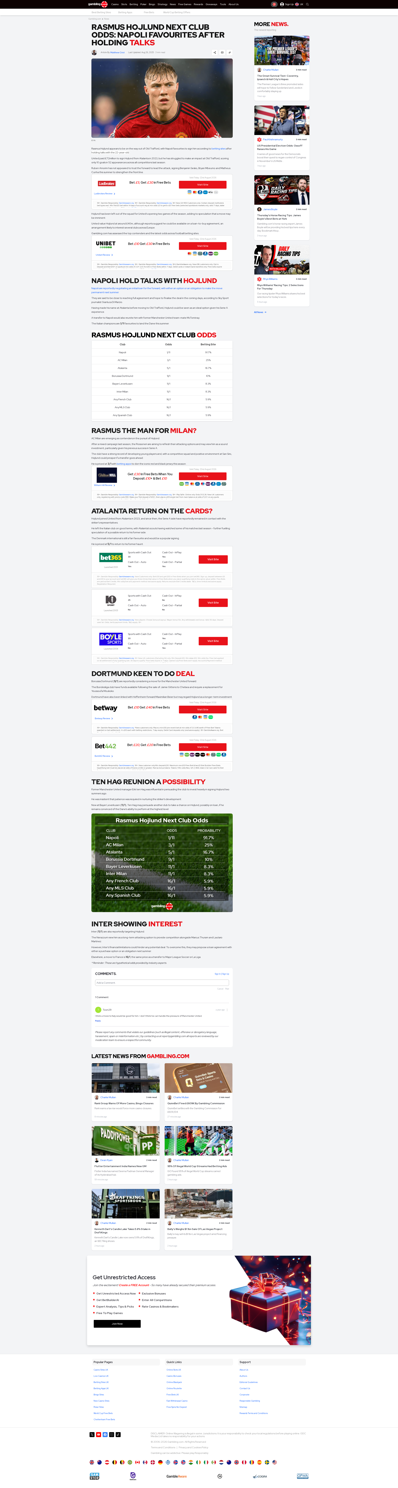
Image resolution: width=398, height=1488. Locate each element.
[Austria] (107, 1462)
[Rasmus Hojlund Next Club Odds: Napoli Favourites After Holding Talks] (92, 1462)
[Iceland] (175, 1462)
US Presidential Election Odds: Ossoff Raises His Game (279, 147)
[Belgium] (114, 1462)
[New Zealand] (229, 1462)
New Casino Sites (101, 1401)
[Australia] (99, 1462)
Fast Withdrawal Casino (177, 1401)
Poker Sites (99, 1407)
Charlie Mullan (108, 1097)
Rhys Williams (270, 279)
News (106, 19)
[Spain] (259, 1462)
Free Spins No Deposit (177, 1407)
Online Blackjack (174, 1382)
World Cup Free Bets (103, 1413)
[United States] (274, 1462)
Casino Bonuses (174, 1376)
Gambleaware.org (126, 203)
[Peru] (244, 1462)
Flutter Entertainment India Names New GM (120, 1166)
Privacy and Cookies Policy (193, 1447)
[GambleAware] (176, 1476)
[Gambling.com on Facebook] (105, 1444)
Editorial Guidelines (249, 1382)
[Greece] (168, 1462)
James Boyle (270, 209)
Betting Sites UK (101, 1382)
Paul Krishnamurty (273, 139)
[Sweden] (267, 1462)
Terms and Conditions (163, 1447)
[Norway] (236, 1462)
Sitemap (243, 1407)
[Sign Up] (274, 4)
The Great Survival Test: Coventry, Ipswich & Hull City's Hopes (277, 77)
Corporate (244, 1394)
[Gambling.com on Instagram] (111, 1444)
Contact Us (245, 1388)
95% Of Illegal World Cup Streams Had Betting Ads (197, 1166)
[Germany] (160, 1462)
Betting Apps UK (101, 1388)
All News (258, 312)
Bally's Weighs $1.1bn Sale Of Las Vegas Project (194, 1229)
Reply (98, 1020)
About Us (244, 1370)
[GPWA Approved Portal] (302, 1476)
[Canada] (137, 1462)
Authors (243, 1376)
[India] (191, 1462)
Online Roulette (174, 1388)
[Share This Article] (215, 52)
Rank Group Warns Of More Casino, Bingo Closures (124, 1103)
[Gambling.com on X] (92, 1444)
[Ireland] (198, 1462)
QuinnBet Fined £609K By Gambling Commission (196, 1103)
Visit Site (213, 559)
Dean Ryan (106, 1160)
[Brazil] (130, 1462)
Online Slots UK (174, 1370)
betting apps (124, 463)
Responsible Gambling (250, 1401)
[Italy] (206, 1462)
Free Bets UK (173, 1394)
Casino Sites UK (101, 1370)
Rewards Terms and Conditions (254, 1413)
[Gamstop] (95, 1476)
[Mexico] (213, 1462)
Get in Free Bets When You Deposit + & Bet (150, 476)
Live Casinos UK (101, 1376)
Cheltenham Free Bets (104, 1419)
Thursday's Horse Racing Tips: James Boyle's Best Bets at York (279, 217)
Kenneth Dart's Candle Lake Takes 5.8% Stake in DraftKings (122, 1230)
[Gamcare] (133, 1476)
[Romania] (252, 1462)
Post (227, 988)
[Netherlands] (221, 1462)
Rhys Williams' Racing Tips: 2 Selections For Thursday (280, 287)
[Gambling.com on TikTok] (118, 1444)
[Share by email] (222, 52)
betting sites (219, 148)
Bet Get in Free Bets (150, 182)
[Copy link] (230, 52)
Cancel (220, 988)
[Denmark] (152, 1462)
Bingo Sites (99, 1394)
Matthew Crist (117, 52)
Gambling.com (94, 19)
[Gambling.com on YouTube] (98, 1444)
